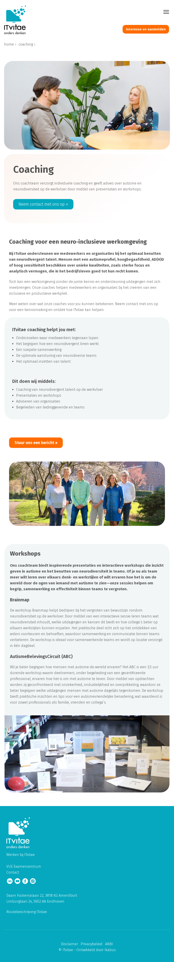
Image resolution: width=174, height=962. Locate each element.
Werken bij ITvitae (20, 855)
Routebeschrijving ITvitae (26, 912)
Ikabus (110, 950)
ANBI (109, 944)
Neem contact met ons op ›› (43, 204)
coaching (26, 44)
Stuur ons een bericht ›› (35, 442)
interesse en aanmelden (146, 29)
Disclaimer (69, 944)
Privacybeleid (91, 944)
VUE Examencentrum (23, 866)
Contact (12, 872)
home (9, 44)
